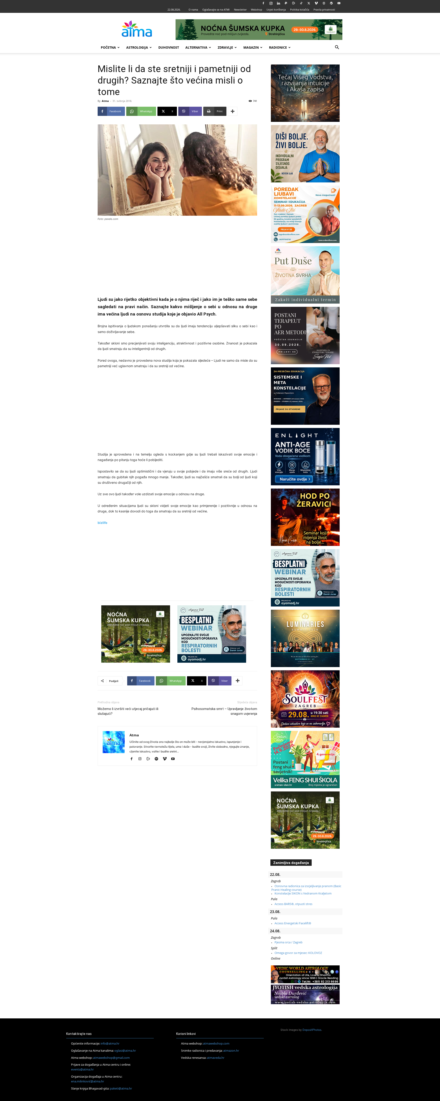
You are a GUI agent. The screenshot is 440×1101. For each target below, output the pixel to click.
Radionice (278, 47)
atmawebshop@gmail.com (111, 1058)
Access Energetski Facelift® (293, 923)
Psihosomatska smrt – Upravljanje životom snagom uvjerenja (224, 711)
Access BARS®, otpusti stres (293, 904)
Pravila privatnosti (324, 9)
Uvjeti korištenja (276, 9)
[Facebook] (263, 3)
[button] (336, 48)
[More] (232, 111)
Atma (105, 101)
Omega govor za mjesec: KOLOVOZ (298, 953)
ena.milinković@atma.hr (87, 1081)
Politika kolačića (299, 9)
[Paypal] (286, 3)
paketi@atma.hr (121, 1088)
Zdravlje (225, 47)
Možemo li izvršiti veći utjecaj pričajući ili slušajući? (128, 711)
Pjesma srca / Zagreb (288, 942)
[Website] (323, 3)
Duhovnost (168, 47)
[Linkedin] (278, 3)
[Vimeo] (316, 3)
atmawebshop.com (216, 1043)
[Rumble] (293, 3)
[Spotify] (158, 759)
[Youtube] (339, 3)
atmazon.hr (231, 1050)
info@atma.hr (110, 1043)
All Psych (206, 314)
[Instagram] (270, 3)
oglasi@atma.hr (125, 1050)
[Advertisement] (177, 259)
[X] (308, 3)
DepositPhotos (311, 1029)
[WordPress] (331, 3)
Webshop (256, 9)
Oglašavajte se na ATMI (216, 9)
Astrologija (137, 47)
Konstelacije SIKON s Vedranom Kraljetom (303, 893)
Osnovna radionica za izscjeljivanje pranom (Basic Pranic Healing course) (306, 888)
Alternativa (196, 47)
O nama (193, 9)
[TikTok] (301, 3)
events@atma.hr (82, 1069)
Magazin (251, 47)
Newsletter (240, 9)
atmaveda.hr (215, 1058)
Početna (108, 47)
